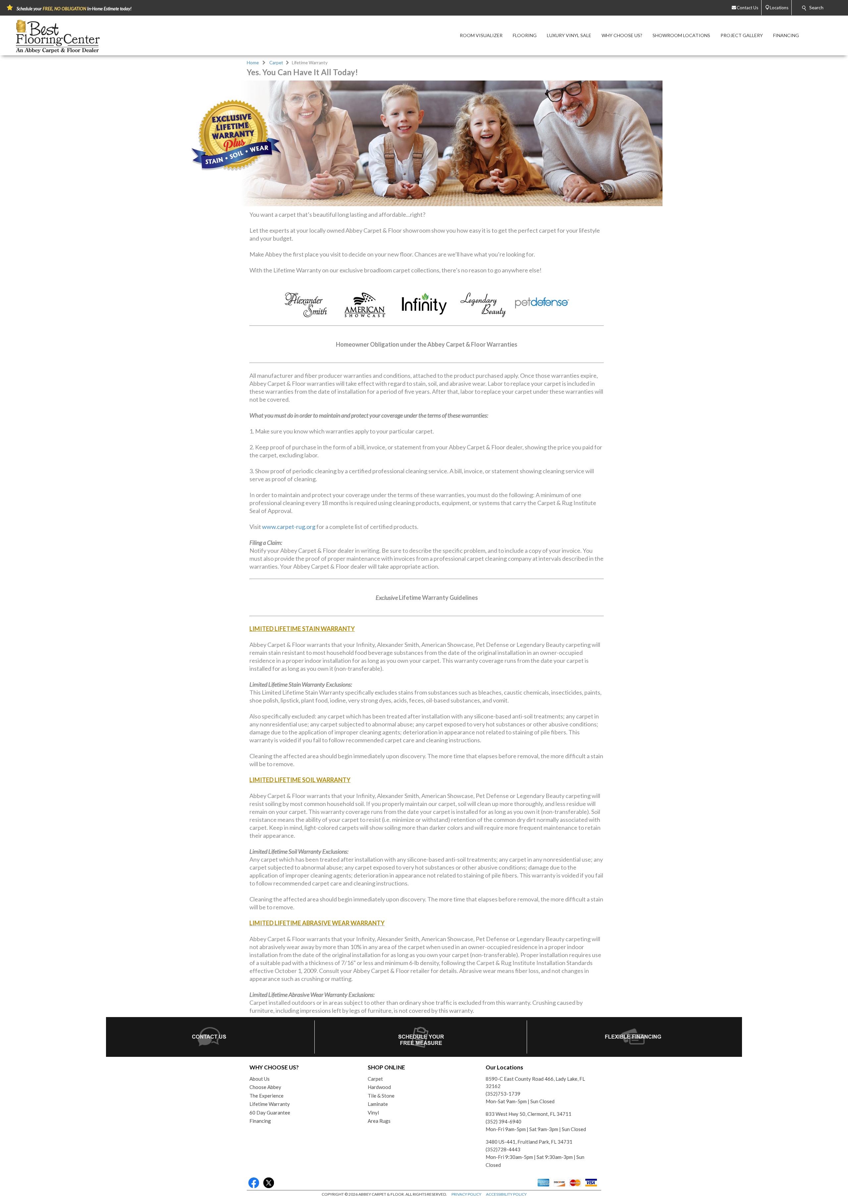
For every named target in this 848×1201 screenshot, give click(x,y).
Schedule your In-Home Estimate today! (74, 8)
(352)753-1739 (503, 1094)
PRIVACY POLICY (466, 1194)
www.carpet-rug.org (288, 526)
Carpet (276, 62)
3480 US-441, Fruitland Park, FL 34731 (529, 1142)
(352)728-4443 (503, 1149)
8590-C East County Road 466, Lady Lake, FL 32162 (535, 1082)
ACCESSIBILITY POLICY (506, 1194)
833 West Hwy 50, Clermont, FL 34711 (528, 1114)
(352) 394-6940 (503, 1121)
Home (253, 62)
